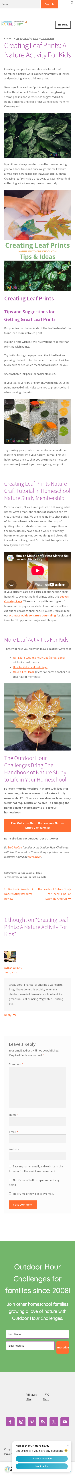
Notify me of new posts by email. (33, 1193)
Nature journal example (32, 877)
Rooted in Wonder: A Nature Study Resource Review (18, 893)
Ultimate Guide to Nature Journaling (32, 615)
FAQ (46, 1394)
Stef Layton (34, 857)
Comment (16, 1064)
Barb (35, 38)
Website (14, 1149)
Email (13, 1132)
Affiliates (31, 1394)
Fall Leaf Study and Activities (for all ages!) (39, 657)
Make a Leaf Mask (23, 672)
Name (13, 1114)
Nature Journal (26, 873)
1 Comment (47, 38)
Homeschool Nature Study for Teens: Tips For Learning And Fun (54, 893)
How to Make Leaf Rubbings (30, 667)
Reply (7, 1015)
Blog (29, 1399)
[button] (72, 3)
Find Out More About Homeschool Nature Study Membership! (37, 825)
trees (39, 873)
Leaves (14, 877)
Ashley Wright (13, 967)
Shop (46, 1399)
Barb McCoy (14, 847)
